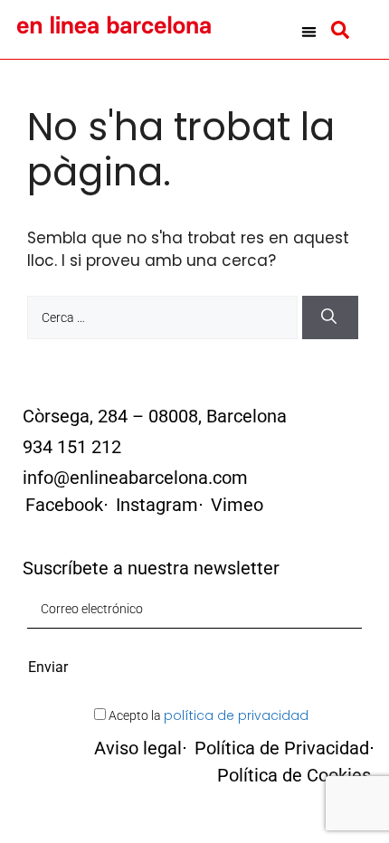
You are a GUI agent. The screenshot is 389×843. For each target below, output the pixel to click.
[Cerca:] (164, 316)
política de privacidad (236, 715)
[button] (309, 31)
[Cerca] (330, 317)
